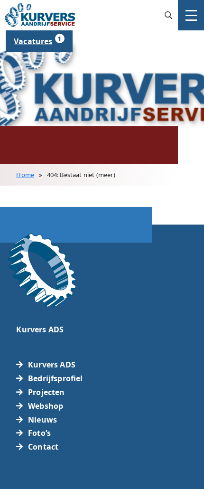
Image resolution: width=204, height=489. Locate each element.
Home (25, 174)
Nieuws (42, 419)
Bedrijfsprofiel (55, 378)
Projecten (46, 392)
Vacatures (38, 40)
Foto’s (39, 433)
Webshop (45, 406)
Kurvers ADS (51, 364)
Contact (43, 447)
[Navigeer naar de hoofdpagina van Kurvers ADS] (40, 14)
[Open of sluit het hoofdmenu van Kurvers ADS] (191, 15)
